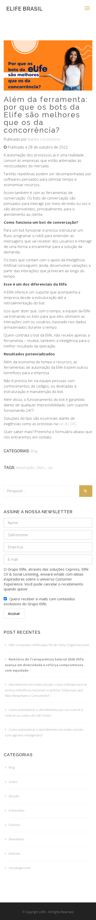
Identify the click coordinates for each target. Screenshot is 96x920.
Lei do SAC (68, 423)
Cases (13, 781)
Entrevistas (16, 810)
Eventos (14, 825)
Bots (41, 467)
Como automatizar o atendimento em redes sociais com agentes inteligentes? (44, 732)
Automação (25, 467)
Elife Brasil (24, 8)
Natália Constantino (44, 139)
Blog (34, 451)
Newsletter (16, 839)
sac (50, 467)
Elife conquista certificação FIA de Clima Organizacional (49, 645)
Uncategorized (19, 868)
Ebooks (14, 796)
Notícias (14, 853)
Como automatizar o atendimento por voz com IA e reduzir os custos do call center (44, 712)
